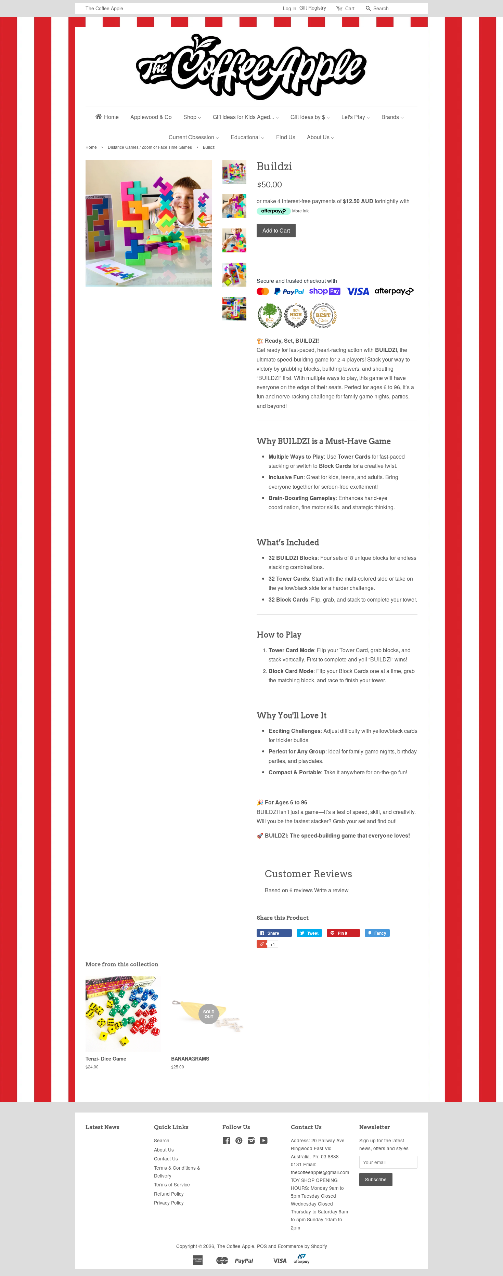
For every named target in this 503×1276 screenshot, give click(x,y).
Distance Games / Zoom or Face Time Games (150, 147)
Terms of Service (172, 1184)
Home (91, 147)
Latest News (102, 1127)
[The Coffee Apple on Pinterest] (239, 1141)
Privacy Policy (169, 1202)
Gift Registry (312, 7)
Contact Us (166, 1158)
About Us (164, 1149)
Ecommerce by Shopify (302, 1245)
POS (262, 1245)
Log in (289, 8)
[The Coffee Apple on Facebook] (226, 1141)
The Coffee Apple (235, 1245)
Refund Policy (169, 1193)
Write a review (331, 890)
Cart (349, 8)
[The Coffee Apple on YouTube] (264, 1141)
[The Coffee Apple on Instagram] (251, 1141)
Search (161, 1140)
